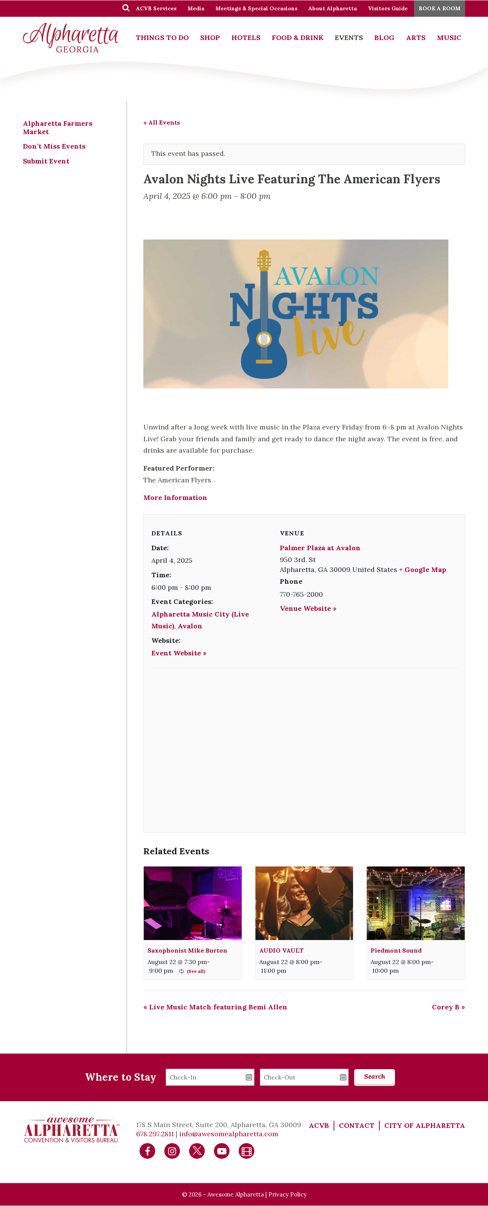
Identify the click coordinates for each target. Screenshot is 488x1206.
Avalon (190, 625)
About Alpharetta (332, 8)
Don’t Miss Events (54, 146)
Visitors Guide (388, 8)
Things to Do (162, 37)
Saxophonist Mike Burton (187, 950)
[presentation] (193, 903)
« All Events (161, 122)
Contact (356, 1125)
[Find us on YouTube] (221, 1150)
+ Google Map (422, 569)
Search (374, 1076)
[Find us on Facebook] (147, 1150)
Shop (210, 37)
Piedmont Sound (396, 950)
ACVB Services (156, 8)
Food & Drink (297, 37)
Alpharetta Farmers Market (57, 127)
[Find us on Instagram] (172, 1150)
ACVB (319, 1125)
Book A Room (440, 8)
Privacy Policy (287, 1194)
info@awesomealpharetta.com (228, 1133)
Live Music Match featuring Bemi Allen (215, 1007)
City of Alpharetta (424, 1125)
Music (449, 37)
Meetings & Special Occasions (256, 8)
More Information (175, 497)
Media (196, 8)
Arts (415, 37)
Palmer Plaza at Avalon (320, 547)
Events (349, 37)
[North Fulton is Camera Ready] (246, 1150)
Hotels (245, 37)
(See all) (196, 971)
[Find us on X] (197, 1150)
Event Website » (179, 653)
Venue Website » (308, 608)
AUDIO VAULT (281, 950)
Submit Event (46, 161)
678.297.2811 (155, 1133)
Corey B (448, 1007)
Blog (384, 37)
